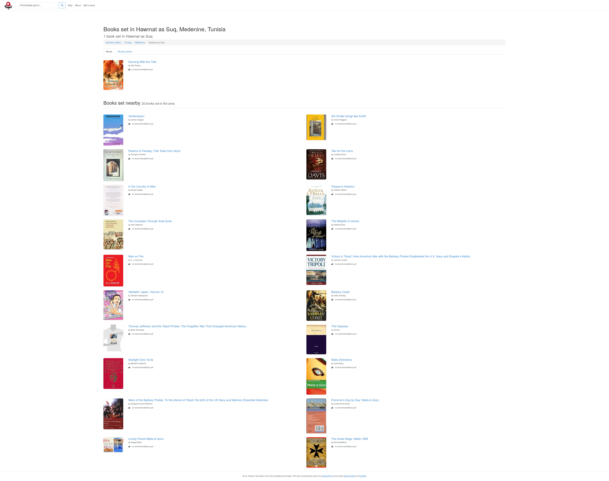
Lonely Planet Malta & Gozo (146, 439)
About (78, 5)
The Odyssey (339, 326)
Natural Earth (349, 475)
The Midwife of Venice (345, 221)
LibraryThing (327, 475)
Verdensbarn (136, 116)
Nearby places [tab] (125, 51)
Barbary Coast (340, 292)
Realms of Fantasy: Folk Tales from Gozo (154, 151)
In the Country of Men (142, 186)
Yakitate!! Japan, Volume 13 (146, 292)
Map (70, 5)
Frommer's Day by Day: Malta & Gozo (355, 400)
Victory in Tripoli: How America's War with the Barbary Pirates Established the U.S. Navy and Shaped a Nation (400, 256)
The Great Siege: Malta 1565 (349, 439)
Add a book (89, 5)
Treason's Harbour (342, 186)
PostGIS (362, 475)
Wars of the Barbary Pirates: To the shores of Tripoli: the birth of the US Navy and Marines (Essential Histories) (198, 400)
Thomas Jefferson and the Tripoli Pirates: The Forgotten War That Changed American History (187, 326)
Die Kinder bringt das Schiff (348, 116)
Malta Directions (341, 359)
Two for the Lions (342, 151)
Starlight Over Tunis (140, 359)
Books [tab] (109, 51)
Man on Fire (136, 256)
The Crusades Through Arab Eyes (150, 221)
